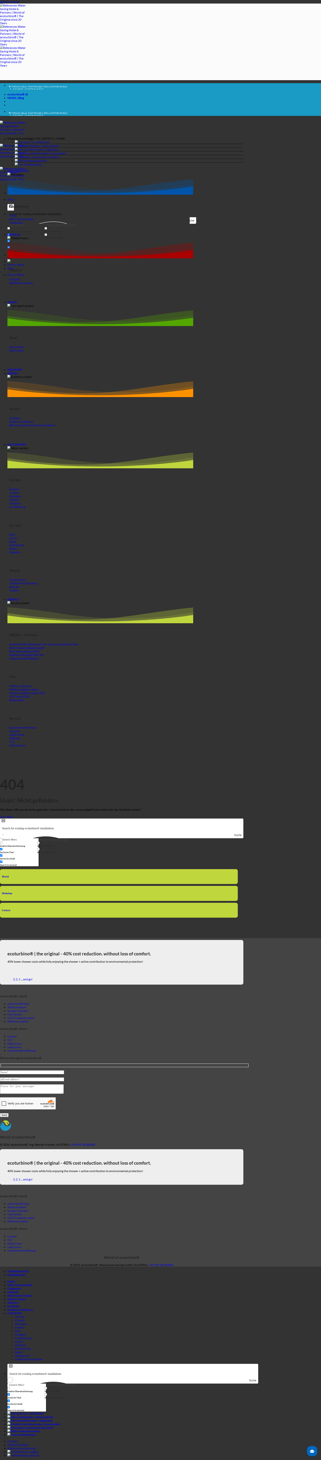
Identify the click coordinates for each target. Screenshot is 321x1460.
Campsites (14, 1288)
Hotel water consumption (50, 153)
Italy (18, 1331)
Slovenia (20, 1345)
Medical (12, 1292)
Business (35, 160)
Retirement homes (19, 1295)
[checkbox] (26, 230)
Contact (6, 910)
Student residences (20, 1309)
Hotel (11, 1281)
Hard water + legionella (44, 149)
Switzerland (22, 1355)
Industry (13, 1302)
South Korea (23, 1348)
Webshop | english (27, 1451)
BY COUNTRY (16, 444)
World (5, 876)
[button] (125, 138)
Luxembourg (23, 1338)
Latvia (19, 1341)
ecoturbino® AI (17, 94)
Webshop (36, 164)
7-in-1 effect (37, 142)
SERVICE (13, 599)
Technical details (17, 1444)
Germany (21, 1324)
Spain (18, 1352)
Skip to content (9, 2)
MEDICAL (14, 234)
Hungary (20, 1334)
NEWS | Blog (15, 98)
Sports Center (16, 1299)
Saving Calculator (48, 157)
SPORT (12, 302)
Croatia (20, 1320)
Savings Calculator (18, 1010)
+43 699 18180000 (83, 1144)
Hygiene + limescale (41, 145)
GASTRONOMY (18, 171)
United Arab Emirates (29, 1359)
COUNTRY (14, 1313)
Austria (19, 1316)
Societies (13, 1306)
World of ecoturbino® (21, 1448)
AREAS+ (12, 373)
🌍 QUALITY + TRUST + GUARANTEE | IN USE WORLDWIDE (48, 88)
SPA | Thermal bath (20, 1285)
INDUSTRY (14, 369)
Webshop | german (27, 1455)
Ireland (19, 1327)
